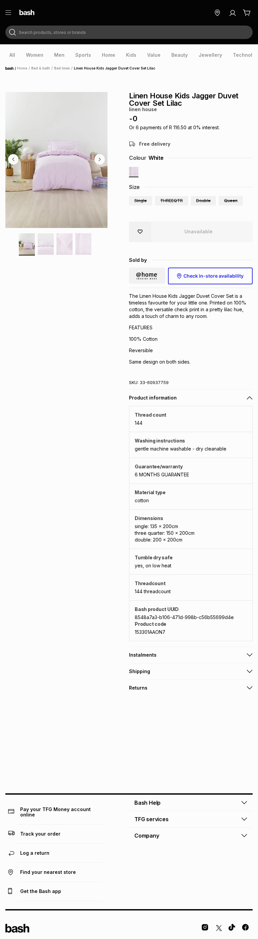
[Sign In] (232, 12)
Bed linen (62, 68)
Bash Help (147, 802)
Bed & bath (40, 68)
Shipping (139, 671)
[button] (140, 200)
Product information (153, 398)
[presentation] (12, 55)
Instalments (143, 655)
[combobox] (129, 32)
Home (11, 68)
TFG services (151, 819)
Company (146, 835)
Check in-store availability (213, 276)
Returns (138, 688)
